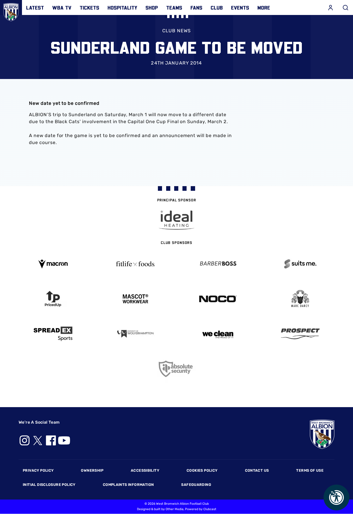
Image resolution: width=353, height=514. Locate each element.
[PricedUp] (53, 298)
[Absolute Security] (177, 368)
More (263, 7)
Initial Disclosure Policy (49, 485)
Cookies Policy (202, 470)
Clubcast (209, 509)
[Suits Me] (300, 264)
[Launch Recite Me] (336, 497)
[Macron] (53, 264)
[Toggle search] (345, 7)
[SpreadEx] (53, 334)
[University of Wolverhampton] (135, 334)
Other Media (174, 509)
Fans (196, 7)
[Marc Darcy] (300, 299)
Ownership (92, 470)
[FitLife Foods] (135, 263)
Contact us (257, 470)
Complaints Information (128, 485)
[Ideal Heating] (176, 220)
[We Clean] (218, 334)
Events (240, 7)
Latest (35, 7)
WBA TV (61, 7)
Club (217, 7)
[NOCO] (218, 299)
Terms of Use (310, 470)
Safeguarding (196, 485)
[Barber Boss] (218, 264)
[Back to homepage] (11, 11)
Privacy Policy (38, 470)
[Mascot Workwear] (135, 298)
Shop (151, 7)
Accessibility (145, 470)
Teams (174, 7)
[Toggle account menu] (330, 7)
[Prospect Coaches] (300, 333)
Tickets (89, 7)
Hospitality (122, 7)
